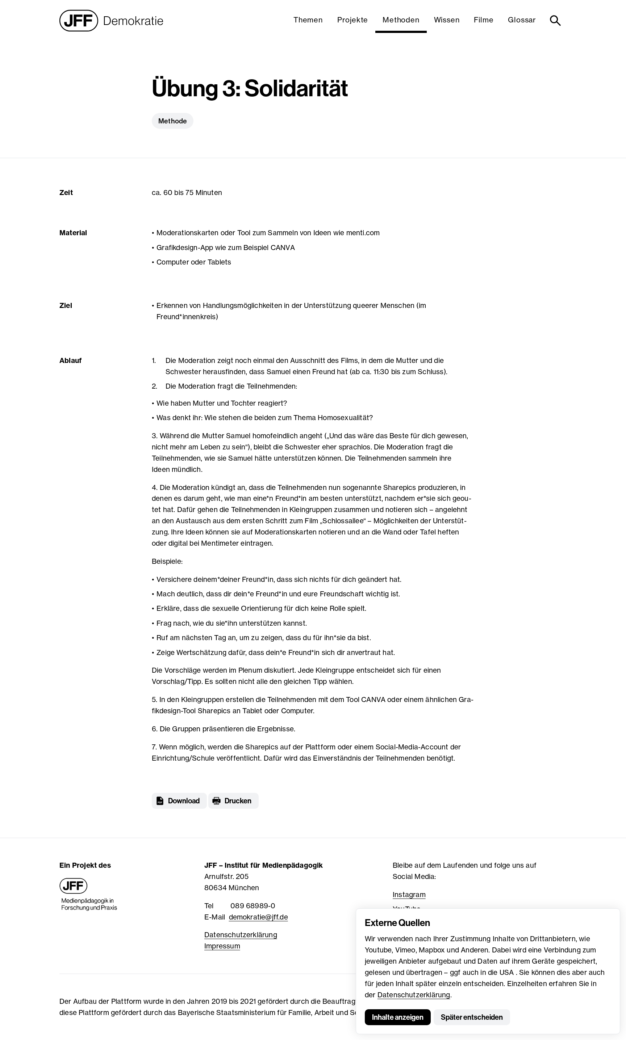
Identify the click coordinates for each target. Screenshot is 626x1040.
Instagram (409, 894)
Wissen (447, 19)
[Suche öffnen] (556, 20)
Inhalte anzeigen (397, 1017)
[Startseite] (111, 20)
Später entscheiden (472, 1017)
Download (184, 800)
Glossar (522, 19)
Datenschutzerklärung (413, 994)
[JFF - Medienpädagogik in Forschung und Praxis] (88, 894)
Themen (308, 19)
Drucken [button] (238, 800)
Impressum (222, 946)
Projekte (352, 19)
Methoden (401, 19)
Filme (483, 19)
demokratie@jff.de (258, 917)
